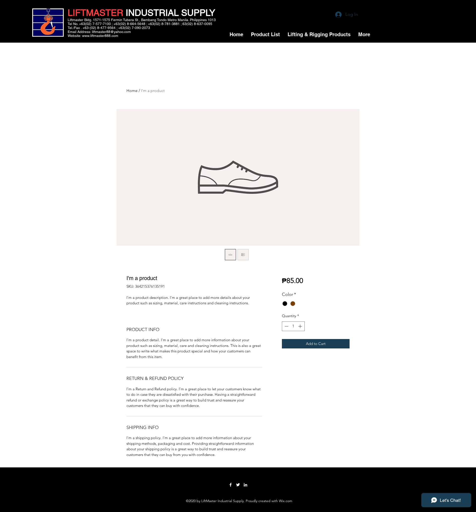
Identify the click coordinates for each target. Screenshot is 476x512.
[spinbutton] (293, 326)
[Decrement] (286, 326)
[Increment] (300, 326)
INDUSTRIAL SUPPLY (169, 12)
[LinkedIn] (245, 484)
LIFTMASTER (95, 12)
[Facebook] (230, 484)
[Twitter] (238, 484)
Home (132, 90)
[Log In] (333, 14)
